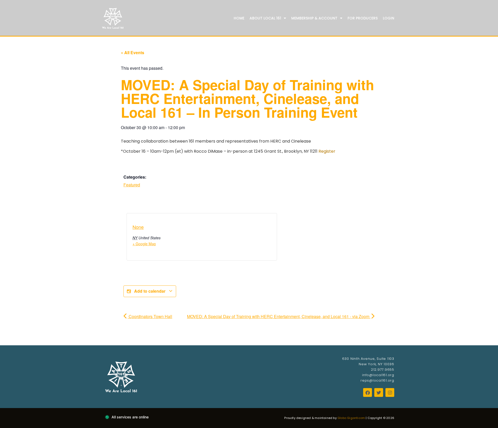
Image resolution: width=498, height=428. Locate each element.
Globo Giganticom (351, 418)
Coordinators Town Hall (150, 316)
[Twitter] (378, 392)
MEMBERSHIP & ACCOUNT (314, 18)
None (138, 226)
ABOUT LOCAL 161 (265, 18)
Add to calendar (150, 291)
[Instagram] (389, 392)
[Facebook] (367, 392)
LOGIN (388, 18)
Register (327, 151)
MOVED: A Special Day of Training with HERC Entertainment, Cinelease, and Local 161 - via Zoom (278, 316)
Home (239, 18)
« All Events (132, 52)
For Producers (363, 18)
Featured (131, 185)
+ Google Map (144, 243)
